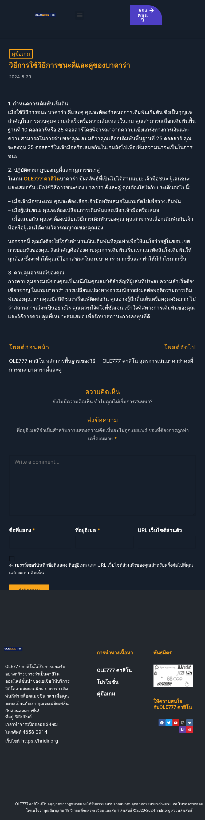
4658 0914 (34, 732)
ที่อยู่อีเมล (87, 530)
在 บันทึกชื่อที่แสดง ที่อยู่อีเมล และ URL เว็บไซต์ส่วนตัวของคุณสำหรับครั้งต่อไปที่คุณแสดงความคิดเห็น (101, 568)
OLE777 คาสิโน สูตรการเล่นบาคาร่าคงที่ (147, 361)
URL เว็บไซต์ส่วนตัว (160, 530)
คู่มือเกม (21, 54)
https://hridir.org (39, 741)
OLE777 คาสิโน (114, 670)
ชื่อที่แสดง (22, 530)
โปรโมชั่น (108, 682)
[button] (79, 15)
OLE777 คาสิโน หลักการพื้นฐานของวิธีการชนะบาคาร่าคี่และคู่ (52, 365)
